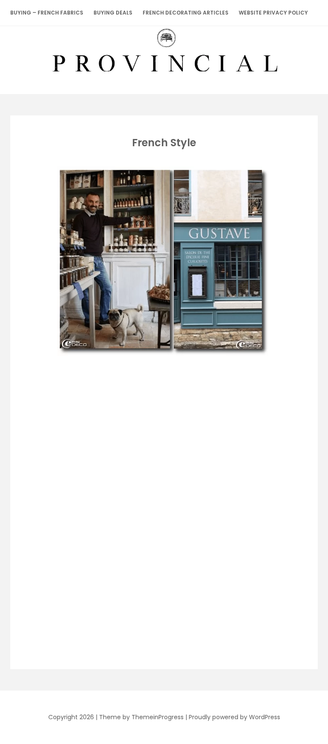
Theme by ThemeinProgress (141, 717)
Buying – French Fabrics (46, 12)
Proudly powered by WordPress (234, 717)
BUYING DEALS (113, 12)
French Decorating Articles (185, 12)
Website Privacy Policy (273, 12)
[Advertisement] (162, 421)
